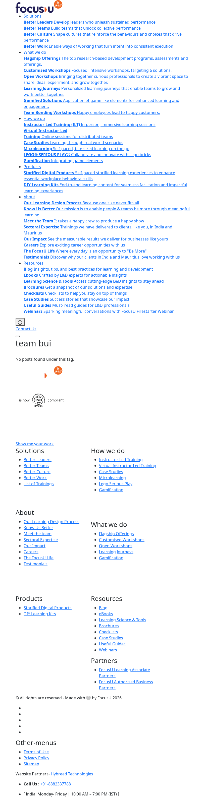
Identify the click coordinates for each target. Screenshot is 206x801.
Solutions (32, 16)
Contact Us (26, 329)
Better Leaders (38, 459)
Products (32, 166)
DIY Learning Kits (40, 614)
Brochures (109, 626)
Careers (31, 551)
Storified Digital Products (48, 607)
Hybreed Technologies (72, 774)
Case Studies (111, 471)
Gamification (111, 489)
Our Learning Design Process (51, 521)
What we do (35, 52)
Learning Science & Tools (122, 620)
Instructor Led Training (121, 459)
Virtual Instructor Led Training (127, 465)
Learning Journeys (116, 551)
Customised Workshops (121, 539)
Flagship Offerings (116, 533)
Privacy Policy (36, 758)
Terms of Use (36, 752)
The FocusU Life (39, 558)
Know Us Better (38, 527)
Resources (33, 263)
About (29, 197)
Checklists (108, 632)
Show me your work (35, 444)
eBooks (106, 614)
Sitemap (31, 764)
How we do (34, 118)
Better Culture (37, 471)
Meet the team (38, 533)
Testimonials (35, 564)
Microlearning (112, 477)
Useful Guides (112, 644)
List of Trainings (39, 483)
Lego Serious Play (115, 483)
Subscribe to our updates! (98, 444)
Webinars (108, 650)
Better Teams (36, 465)
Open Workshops (115, 545)
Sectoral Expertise (41, 539)
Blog (103, 607)
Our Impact (34, 545)
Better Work (35, 477)
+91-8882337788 (55, 784)
